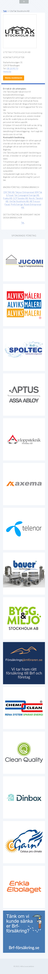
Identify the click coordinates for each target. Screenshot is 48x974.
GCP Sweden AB (20, 198)
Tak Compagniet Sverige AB (26, 195)
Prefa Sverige (17, 204)
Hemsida (7, 71)
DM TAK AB (8, 192)
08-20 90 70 (12, 68)
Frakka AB (7, 198)
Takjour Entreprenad (24, 192)
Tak (5, 11)
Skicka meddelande (13, 78)
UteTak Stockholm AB (19, 201)
